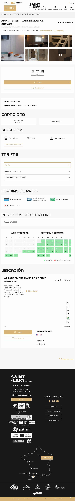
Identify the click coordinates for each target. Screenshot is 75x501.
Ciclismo (70, 9)
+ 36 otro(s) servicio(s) (37, 75)
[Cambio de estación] (13, 3)
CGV (54, 499)
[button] (70, 498)
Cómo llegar (46, 457)
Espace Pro (52, 407)
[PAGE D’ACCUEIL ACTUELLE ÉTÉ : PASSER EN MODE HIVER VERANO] (13, 3)
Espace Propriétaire (52, 411)
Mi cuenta (42, 9)
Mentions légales (15, 499)
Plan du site (47, 499)
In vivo (64, 9)
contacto (21, 399)
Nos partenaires (36, 499)
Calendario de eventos (53, 9)
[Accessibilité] (68, 3)
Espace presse (52, 416)
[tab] (35, 165)
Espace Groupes (52, 420)
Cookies (61, 499)
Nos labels (26, 499)
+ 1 (60, 55)
